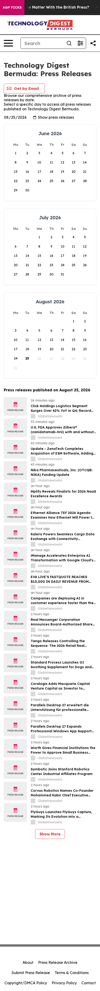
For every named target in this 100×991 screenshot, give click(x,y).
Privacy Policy (64, 983)
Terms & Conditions (72, 972)
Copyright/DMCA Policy (25, 983)
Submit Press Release (31, 972)
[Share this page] (93, 43)
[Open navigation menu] (8, 43)
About (28, 962)
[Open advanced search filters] (80, 43)
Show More (50, 834)
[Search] (69, 43)
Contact (88, 983)
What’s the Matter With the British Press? (49, 7)
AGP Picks (12, 7)
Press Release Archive (57, 962)
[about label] (33, 416)
